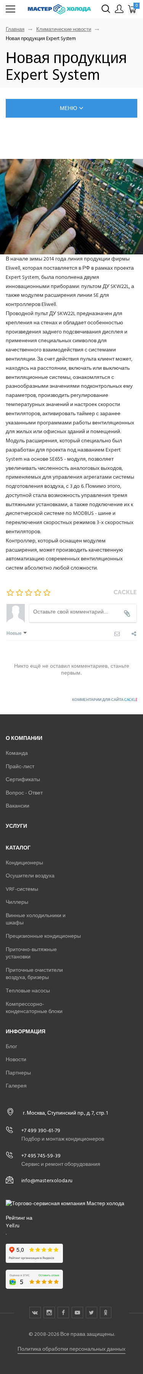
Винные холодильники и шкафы (36, 919)
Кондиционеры (24, 862)
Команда (17, 753)
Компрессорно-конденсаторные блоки (34, 1008)
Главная (15, 29)
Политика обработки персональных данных (71, 1349)
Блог (11, 1046)
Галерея (16, 1085)
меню (68, 108)
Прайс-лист (20, 766)
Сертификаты (23, 779)
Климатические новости (63, 29)
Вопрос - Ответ (24, 792)
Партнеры (18, 1072)
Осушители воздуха (30, 875)
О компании (24, 738)
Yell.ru (12, 1226)
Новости (16, 1059)
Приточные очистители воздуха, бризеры (34, 974)
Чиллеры (17, 902)
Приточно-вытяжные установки (31, 953)
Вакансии (17, 805)
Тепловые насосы (28, 990)
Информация (25, 1031)
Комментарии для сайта (104, 699)
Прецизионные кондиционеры (43, 936)
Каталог (18, 847)
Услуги (16, 826)
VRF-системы (22, 889)
